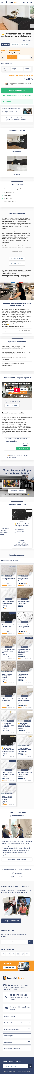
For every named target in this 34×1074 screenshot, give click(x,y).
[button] (12, 57)
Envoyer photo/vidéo (11, 921)
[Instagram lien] (18, 954)
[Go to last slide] (2, 57)
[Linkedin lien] (13, 954)
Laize (4, 68)
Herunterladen (9, 968)
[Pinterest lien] (22, 954)
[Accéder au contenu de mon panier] (31, 2)
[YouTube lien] (8, 954)
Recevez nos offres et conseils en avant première (14, 935)
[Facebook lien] (3, 954)
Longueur (14, 68)
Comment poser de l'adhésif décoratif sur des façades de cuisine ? (16, 119)
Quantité (27, 68)
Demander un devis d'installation (17, 859)
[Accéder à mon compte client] (28, 2)
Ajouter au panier (23, 448)
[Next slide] (31, 57)
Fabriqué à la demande (10, 51)
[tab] (3, 1067)
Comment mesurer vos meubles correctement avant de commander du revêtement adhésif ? (11, 110)
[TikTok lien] (27, 954)
